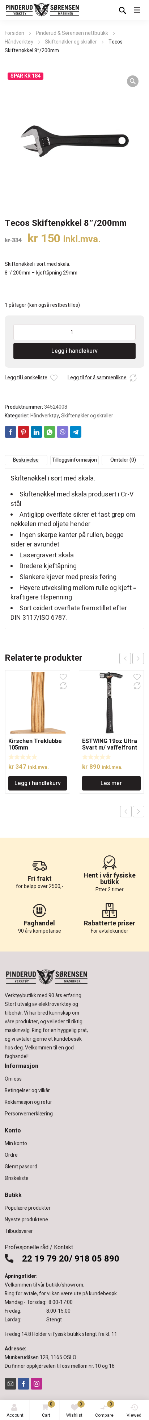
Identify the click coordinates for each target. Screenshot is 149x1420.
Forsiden (14, 33)
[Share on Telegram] (75, 432)
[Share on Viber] (62, 432)
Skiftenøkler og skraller (71, 42)
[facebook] (23, 1384)
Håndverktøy (19, 42)
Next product (138, 811)
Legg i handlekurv (74, 351)
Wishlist (74, 1410)
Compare (104, 1410)
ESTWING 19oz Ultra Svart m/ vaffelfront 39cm (109, 748)
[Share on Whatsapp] (49, 432)
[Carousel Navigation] (131, 658)
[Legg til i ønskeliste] (54, 377)
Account (15, 1415)
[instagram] (36, 1384)
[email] (10, 1384)
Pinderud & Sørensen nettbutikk (72, 33)
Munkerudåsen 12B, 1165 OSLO (40, 1357)
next (138, 658)
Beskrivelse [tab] (26, 460)
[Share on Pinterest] (23, 432)
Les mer (111, 783)
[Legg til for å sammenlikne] (133, 377)
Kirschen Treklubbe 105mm (35, 744)
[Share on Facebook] (10, 432)
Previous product (126, 811)
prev (125, 658)
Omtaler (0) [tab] (123, 460)
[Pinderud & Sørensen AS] (43, 10)
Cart (47, 1410)
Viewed (134, 1415)
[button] (133, 81)
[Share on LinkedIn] (36, 432)
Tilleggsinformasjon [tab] (74, 460)
